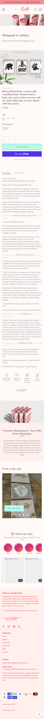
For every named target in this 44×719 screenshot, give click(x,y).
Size (3, 115)
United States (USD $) (8, 704)
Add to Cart (22, 147)
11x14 (13, 118)
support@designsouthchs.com (18, 663)
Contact (5, 652)
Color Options (7, 124)
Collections (6, 646)
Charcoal (5, 128)
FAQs (4, 649)
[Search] (35, 9)
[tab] (7, 173)
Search (4, 639)
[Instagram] (9, 626)
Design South (7, 88)
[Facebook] (3, 626)
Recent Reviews (19, 173)
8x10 (8, 118)
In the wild (5, 643)
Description (6, 173)
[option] (22, 495)
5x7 (3, 118)
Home (4, 636)
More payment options (22, 159)
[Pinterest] (14, 626)
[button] (4, 66)
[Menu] (3, 9)
